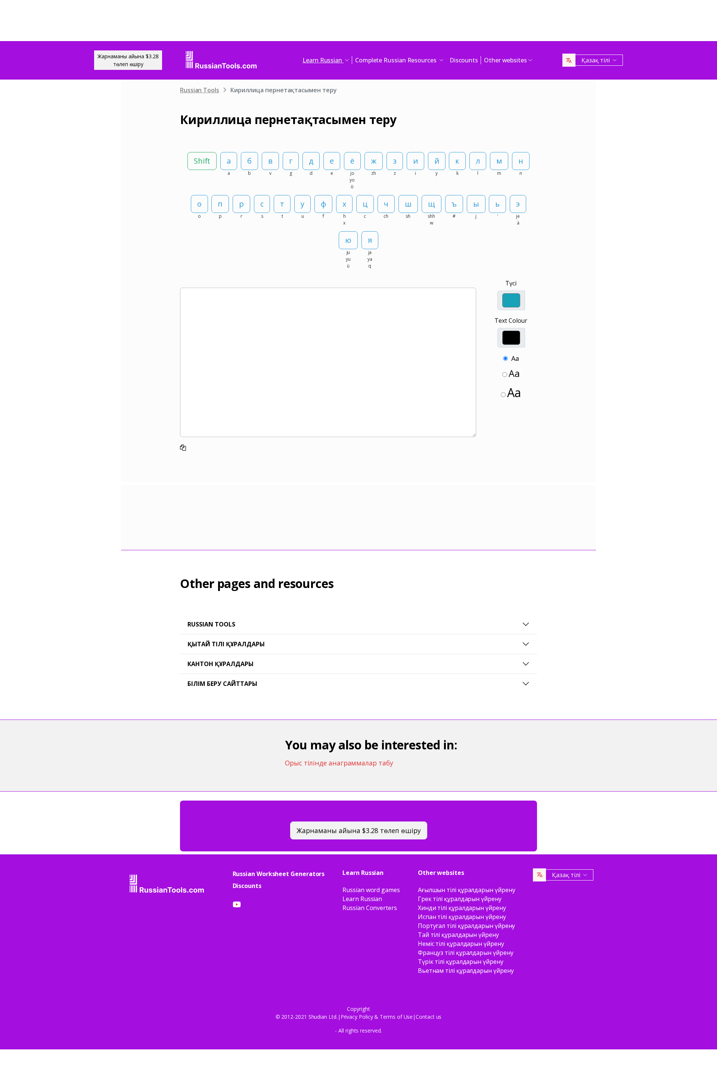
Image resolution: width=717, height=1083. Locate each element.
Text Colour (510, 320)
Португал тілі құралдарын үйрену (466, 926)
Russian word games (371, 890)
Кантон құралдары (220, 664)
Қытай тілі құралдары (226, 644)
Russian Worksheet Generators (279, 874)
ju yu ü (348, 259)
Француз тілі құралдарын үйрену (465, 953)
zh (373, 173)
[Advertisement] (358, 22)
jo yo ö (352, 180)
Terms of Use (396, 1016)
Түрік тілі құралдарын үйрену (460, 961)
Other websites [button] (505, 60)
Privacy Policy (357, 1016)
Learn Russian (362, 899)
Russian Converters (369, 908)
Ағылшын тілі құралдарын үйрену (466, 890)
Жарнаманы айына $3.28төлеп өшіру (128, 60)
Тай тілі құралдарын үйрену (458, 935)
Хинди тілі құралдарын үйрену (462, 908)
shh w (431, 219)
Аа (515, 358)
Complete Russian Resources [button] (396, 60)
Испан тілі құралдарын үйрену (462, 917)
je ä (518, 219)
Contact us (428, 1016)
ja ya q (369, 259)
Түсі (510, 283)
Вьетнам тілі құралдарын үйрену (466, 970)
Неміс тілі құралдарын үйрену (461, 944)
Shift (202, 161)
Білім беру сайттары (222, 684)
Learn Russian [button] (323, 60)
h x (344, 219)
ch (386, 216)
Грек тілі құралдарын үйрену (460, 899)
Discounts (464, 60)
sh (408, 216)
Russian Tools (199, 90)
